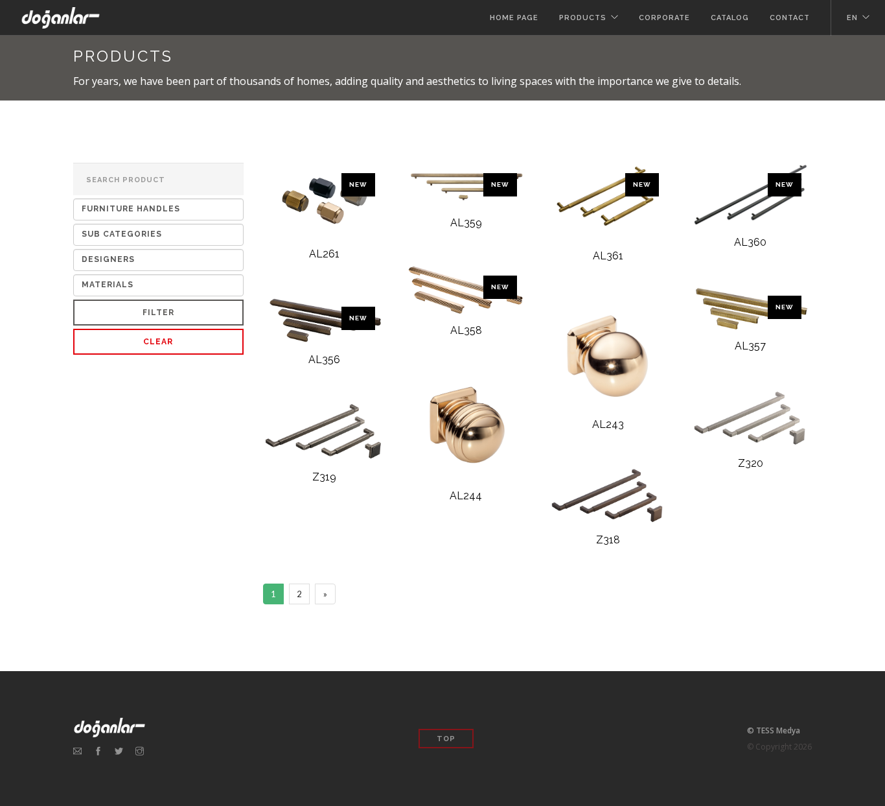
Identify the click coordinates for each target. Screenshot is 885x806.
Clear (158, 341)
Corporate (664, 18)
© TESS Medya (773, 730)
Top (446, 739)
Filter (158, 312)
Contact (790, 18)
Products (582, 18)
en (852, 18)
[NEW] (324, 203)
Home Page (514, 18)
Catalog (730, 18)
